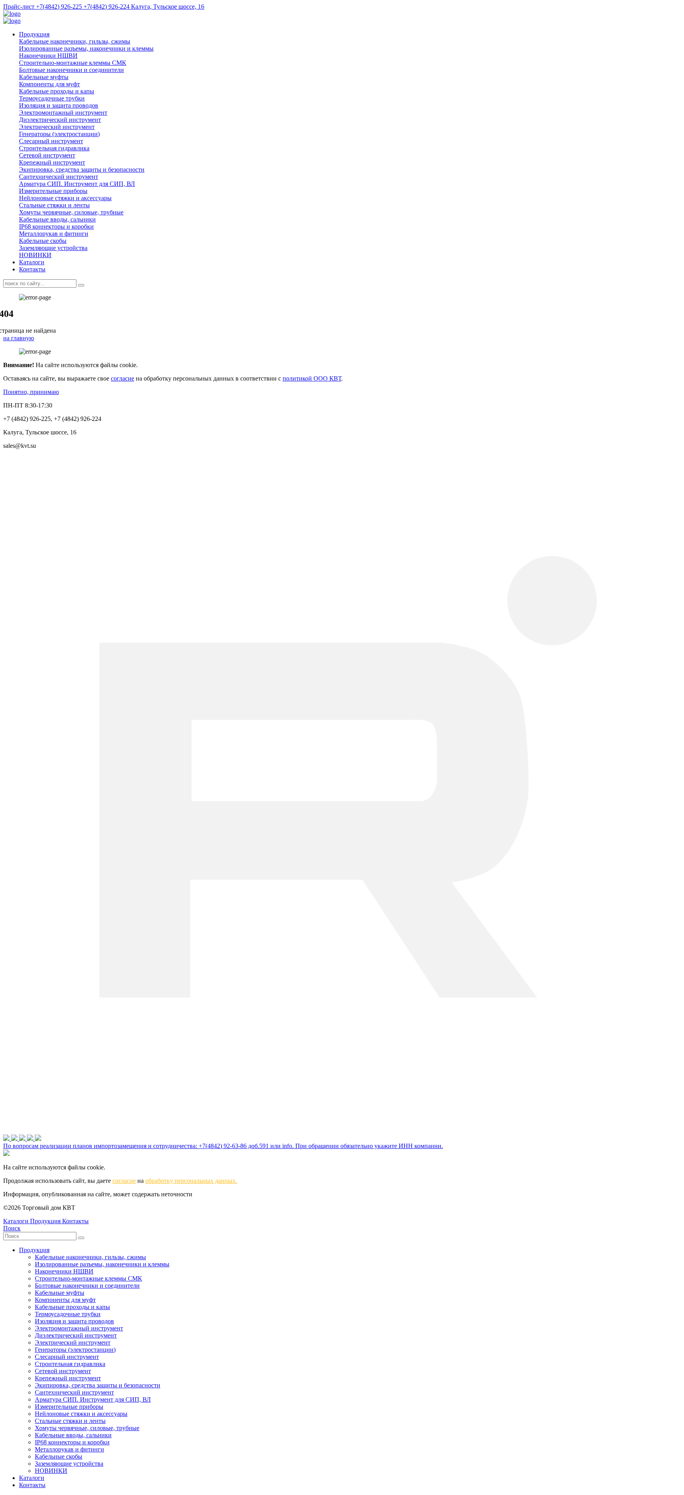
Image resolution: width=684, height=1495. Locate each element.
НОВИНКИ (35, 255)
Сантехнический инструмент (58, 176)
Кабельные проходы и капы (56, 91)
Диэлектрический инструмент (60, 119)
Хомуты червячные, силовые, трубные (71, 212)
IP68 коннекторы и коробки (56, 226)
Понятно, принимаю (31, 391)
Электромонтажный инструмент (63, 112)
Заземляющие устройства (53, 247)
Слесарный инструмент (51, 141)
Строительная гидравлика (54, 148)
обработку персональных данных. (191, 1180)
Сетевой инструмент (47, 155)
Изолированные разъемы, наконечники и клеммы (86, 48)
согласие (122, 378)
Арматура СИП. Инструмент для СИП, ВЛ (77, 183)
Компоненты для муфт (49, 84)
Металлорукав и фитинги (53, 233)
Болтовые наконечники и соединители (71, 69)
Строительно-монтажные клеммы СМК (72, 62)
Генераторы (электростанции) (59, 134)
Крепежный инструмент (52, 162)
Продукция (34, 34)
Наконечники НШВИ (48, 55)
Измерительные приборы (53, 191)
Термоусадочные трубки (52, 98)
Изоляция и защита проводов (58, 105)
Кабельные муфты (43, 77)
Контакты (32, 269)
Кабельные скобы (42, 240)
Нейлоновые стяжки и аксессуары (65, 198)
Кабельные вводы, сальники (57, 219)
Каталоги (31, 262)
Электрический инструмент (57, 126)
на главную (18, 338)
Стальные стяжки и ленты (54, 205)
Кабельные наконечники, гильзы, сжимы (74, 41)
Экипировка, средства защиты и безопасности (81, 169)
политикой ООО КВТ (312, 378)
